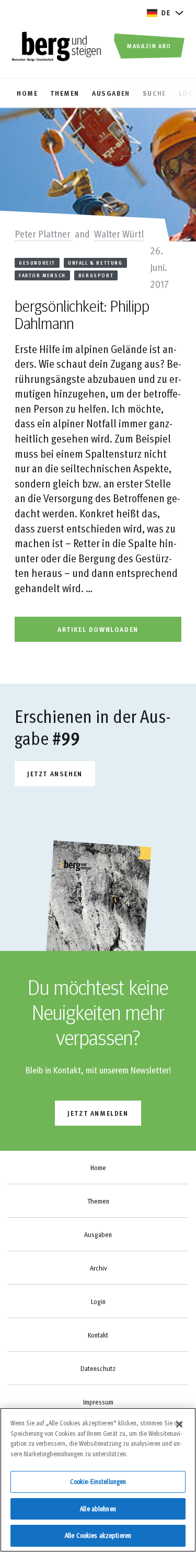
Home (98, 1167)
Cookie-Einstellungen (98, 1481)
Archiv (98, 1268)
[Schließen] (179, 1424)
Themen (98, 1201)
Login (98, 1301)
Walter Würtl (119, 233)
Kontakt (98, 1335)
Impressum (98, 1402)
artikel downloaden (98, 629)
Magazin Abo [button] (149, 45)
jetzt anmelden (97, 1112)
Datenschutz (98, 1368)
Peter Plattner (44, 233)
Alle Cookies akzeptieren (98, 1535)
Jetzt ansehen (55, 773)
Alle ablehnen (98, 1508)
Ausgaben (98, 1234)
